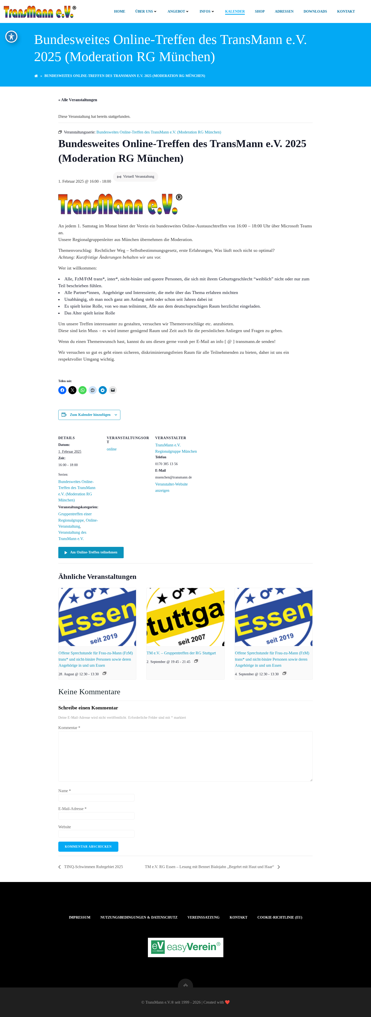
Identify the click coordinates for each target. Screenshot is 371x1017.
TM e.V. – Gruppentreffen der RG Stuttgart (181, 653)
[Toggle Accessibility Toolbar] (11, 37)
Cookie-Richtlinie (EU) (279, 917)
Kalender (235, 11)
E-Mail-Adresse (72, 809)
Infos (205, 11)
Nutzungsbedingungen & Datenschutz (138, 917)
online (112, 449)
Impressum (79, 917)
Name (64, 791)
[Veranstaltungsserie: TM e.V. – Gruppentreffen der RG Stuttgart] (196, 660)
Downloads (315, 11)
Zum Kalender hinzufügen (90, 415)
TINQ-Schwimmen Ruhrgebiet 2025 (93, 867)
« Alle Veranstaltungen (77, 100)
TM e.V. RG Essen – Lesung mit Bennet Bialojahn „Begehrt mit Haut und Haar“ (210, 867)
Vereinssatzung (204, 917)
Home (119, 11)
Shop (260, 11)
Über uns (144, 11)
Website (64, 827)
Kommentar (69, 728)
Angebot (176, 11)
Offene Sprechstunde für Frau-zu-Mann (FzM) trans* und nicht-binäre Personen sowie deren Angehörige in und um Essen (96, 659)
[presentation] (97, 617)
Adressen (284, 11)
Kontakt (346, 11)
